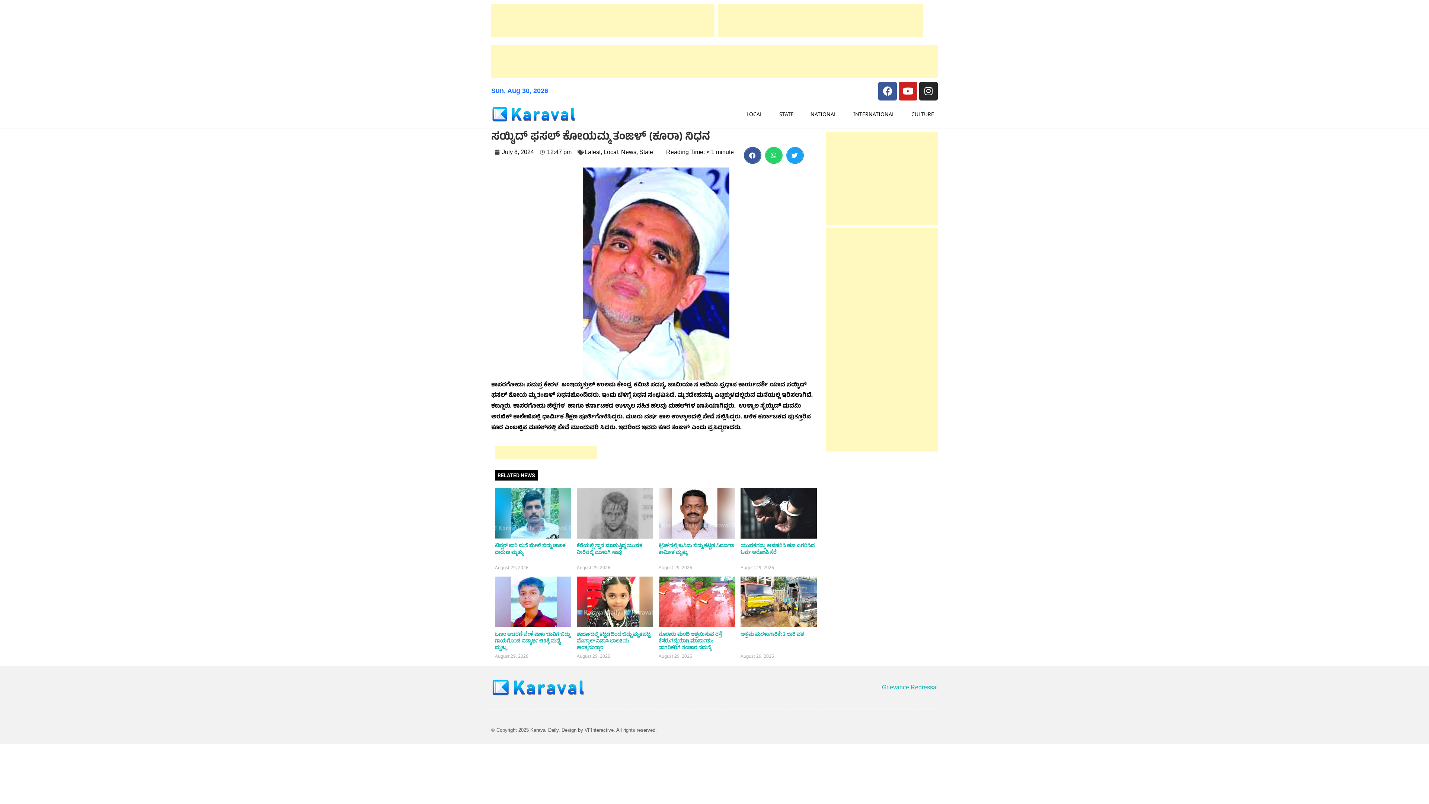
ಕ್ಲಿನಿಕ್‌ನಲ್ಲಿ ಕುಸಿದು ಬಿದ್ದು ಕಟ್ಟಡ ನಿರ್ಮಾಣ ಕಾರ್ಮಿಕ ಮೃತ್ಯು (696, 549)
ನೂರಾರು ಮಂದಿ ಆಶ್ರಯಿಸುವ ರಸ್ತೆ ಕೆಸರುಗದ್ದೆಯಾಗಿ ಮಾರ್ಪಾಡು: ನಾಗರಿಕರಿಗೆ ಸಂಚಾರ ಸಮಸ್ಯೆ (690, 641)
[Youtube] (908, 91)
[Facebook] (887, 91)
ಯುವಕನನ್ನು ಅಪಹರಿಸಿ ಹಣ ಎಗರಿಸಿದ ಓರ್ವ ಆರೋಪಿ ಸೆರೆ (778, 549)
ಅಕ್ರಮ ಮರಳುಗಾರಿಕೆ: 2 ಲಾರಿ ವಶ (772, 634)
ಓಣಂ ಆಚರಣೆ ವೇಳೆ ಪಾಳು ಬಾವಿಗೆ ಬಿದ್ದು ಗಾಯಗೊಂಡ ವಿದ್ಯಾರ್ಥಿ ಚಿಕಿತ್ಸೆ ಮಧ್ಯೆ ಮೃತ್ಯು (532, 641)
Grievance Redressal (910, 687)
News (628, 152)
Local (755, 114)
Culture (922, 114)
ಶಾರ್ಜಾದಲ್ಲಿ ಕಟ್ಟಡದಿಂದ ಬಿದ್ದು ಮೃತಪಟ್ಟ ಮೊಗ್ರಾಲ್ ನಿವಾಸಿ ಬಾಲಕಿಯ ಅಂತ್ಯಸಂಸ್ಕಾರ (613, 641)
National (824, 114)
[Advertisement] (602, 20)
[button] (752, 155)
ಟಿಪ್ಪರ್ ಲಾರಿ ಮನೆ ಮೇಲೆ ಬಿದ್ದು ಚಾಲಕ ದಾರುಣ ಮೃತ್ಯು (530, 549)
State (786, 114)
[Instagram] (928, 91)
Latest (593, 152)
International (874, 114)
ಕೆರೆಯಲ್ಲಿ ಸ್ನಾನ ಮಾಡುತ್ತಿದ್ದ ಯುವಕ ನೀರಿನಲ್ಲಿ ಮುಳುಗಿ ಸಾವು (609, 549)
